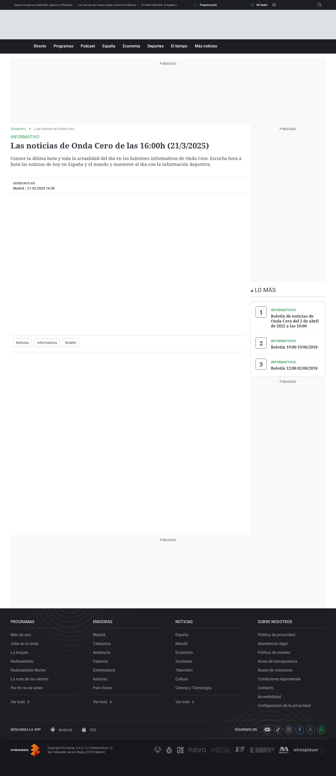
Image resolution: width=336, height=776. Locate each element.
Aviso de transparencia (277, 661)
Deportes (156, 46)
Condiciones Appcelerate (279, 679)
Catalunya (102, 643)
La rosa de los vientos (29, 679)
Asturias (100, 679)
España (108, 46)
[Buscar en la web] (319, 5)
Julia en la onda (24, 643)
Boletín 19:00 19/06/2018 (294, 347)
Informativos (47, 343)
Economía (131, 46)
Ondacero (18, 129)
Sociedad (183, 661)
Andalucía (101, 652)
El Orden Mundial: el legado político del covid (168, 5)
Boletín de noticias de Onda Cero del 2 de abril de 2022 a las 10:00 (295, 321)
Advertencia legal (273, 643)
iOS (92, 730)
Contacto (266, 688)
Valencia (100, 661)
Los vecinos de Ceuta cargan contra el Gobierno (107, 5)
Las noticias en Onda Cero (54, 129)
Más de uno (21, 634)
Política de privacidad (276, 634)
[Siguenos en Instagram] (289, 729)
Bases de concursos (275, 670)
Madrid (99, 634)
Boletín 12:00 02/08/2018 (294, 368)
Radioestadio (22, 661)
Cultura (181, 679)
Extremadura (104, 670)
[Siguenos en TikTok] (278, 729)
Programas (63, 46)
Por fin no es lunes (27, 688)
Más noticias (206, 46)
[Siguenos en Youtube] (267, 729)
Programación (208, 5)
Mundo (181, 643)
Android (65, 730)
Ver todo (18, 702)
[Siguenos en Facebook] (299, 729)
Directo (40, 46)
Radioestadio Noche (28, 670)
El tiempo (179, 46)
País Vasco (102, 688)
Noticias (22, 343)
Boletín (70, 343)
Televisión (184, 670)
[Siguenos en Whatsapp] (321, 729)
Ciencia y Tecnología (193, 688)
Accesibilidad (269, 696)
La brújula (19, 652)
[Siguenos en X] (310, 729)
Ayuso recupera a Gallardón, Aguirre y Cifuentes (43, 5)
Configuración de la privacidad (284, 705)
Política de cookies (274, 652)
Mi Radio (262, 5)
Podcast (88, 46)
